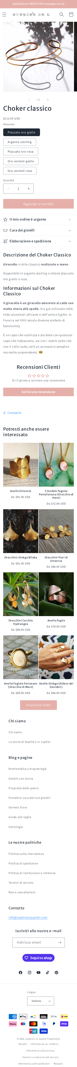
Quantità (8, 180)
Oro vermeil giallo (21, 161)
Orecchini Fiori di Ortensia (56, 559)
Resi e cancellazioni (22, 892)
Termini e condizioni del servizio (40, 1057)
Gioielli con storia (21, 778)
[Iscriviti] (60, 942)
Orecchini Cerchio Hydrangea (21, 622)
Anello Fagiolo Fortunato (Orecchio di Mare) (20, 685)
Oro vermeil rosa (20, 171)
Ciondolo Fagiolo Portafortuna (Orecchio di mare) (56, 494)
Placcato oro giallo (22, 132)
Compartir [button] (14, 413)
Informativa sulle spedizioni (34, 1063)
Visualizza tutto (38, 705)
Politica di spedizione (23, 863)
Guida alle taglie (20, 817)
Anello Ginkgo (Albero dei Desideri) (56, 685)
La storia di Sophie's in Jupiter (30, 742)
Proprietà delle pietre (23, 788)
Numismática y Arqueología (28, 769)
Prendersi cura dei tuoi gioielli (29, 798)
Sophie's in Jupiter (36, 1038)
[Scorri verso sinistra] (29, 99)
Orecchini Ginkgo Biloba (20, 557)
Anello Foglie (56, 620)
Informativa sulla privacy (40, 1050)
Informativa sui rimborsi (45, 1043)
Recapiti (58, 1063)
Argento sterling (20, 142)
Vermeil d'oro (18, 807)
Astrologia (16, 827)
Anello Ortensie (20, 491)
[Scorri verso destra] (48, 99)
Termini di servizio (21, 883)
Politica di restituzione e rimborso (32, 873)
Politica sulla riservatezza (26, 854)
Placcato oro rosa (21, 151)
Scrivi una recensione (38, 392)
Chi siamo (15, 732)
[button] (61, 14)
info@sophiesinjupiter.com (28, 917)
